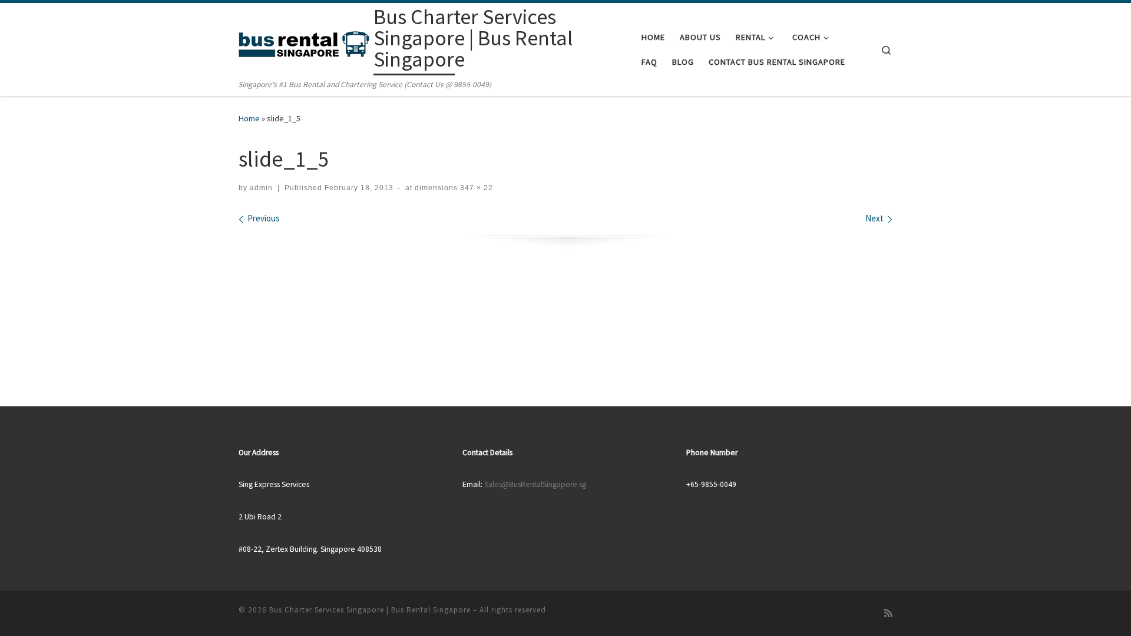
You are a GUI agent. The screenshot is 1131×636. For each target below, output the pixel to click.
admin (261, 188)
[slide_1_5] (566, 241)
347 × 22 (475, 188)
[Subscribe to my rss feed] (888, 613)
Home (249, 118)
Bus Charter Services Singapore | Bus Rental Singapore (370, 610)
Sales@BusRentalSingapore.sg (535, 484)
